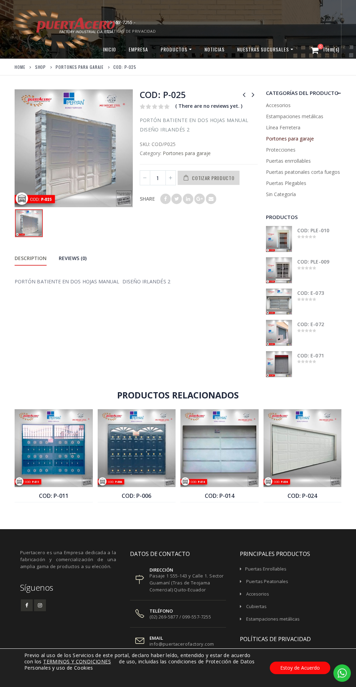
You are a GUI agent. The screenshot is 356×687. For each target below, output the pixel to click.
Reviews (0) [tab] (73, 258)
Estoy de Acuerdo (300, 667)
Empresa (138, 49)
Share (147, 198)
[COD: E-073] (279, 302)
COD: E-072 (310, 324)
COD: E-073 (310, 293)
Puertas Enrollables (265, 569)
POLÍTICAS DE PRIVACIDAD (130, 31)
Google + (199, 199)
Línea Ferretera (283, 127)
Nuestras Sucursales (263, 49)
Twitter (176, 199)
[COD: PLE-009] (279, 270)
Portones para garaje (187, 153)
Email (211, 199)
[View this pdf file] (114, 661)
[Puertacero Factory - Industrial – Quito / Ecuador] (44, 29)
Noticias (214, 49)
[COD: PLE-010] (279, 239)
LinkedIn (188, 199)
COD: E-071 (310, 355)
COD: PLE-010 (313, 230)
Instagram (40, 605)
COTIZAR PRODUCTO (213, 177)
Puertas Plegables (286, 183)
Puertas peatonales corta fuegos (303, 172)
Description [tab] (31, 258)
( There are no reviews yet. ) (208, 106)
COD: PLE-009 (313, 261)
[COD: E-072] (279, 333)
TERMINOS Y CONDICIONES (77, 661)
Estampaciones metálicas (294, 116)
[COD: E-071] (279, 364)
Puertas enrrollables (288, 160)
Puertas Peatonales (267, 581)
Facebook (165, 199)
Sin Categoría (281, 194)
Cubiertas (256, 606)
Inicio (109, 49)
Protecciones (281, 149)
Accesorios (278, 105)
